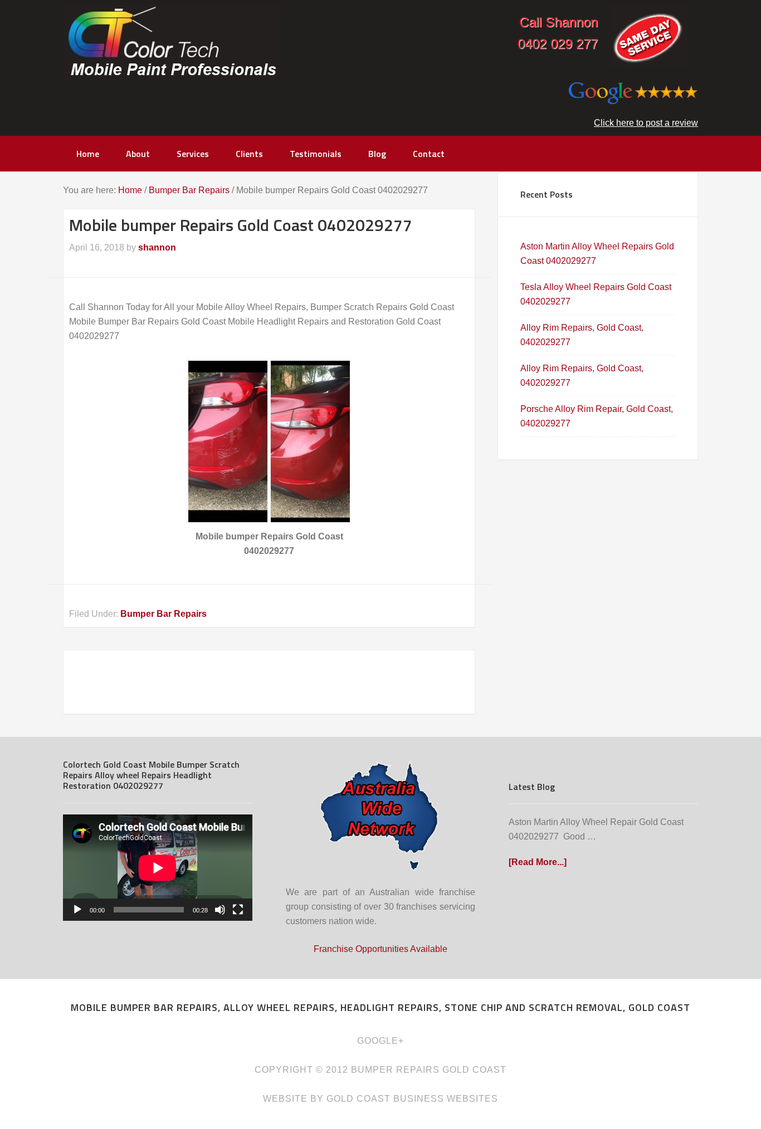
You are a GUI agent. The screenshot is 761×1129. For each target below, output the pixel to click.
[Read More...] (538, 862)
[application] (157, 867)
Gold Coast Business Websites (412, 1098)
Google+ (380, 1040)
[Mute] (220, 909)
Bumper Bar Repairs (163, 614)
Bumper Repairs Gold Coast (171, 43)
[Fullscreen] (237, 909)
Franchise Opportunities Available (380, 949)
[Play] (77, 909)
